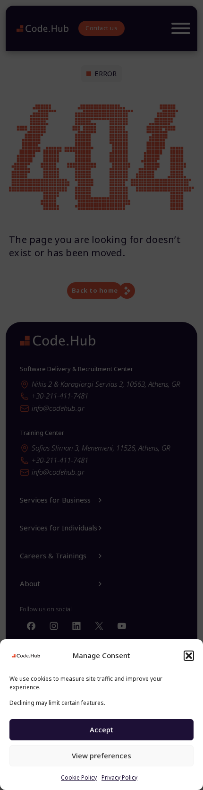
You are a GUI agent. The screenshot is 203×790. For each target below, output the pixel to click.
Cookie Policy (79, 777)
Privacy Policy (119, 777)
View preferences (101, 755)
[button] (189, 655)
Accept (101, 729)
